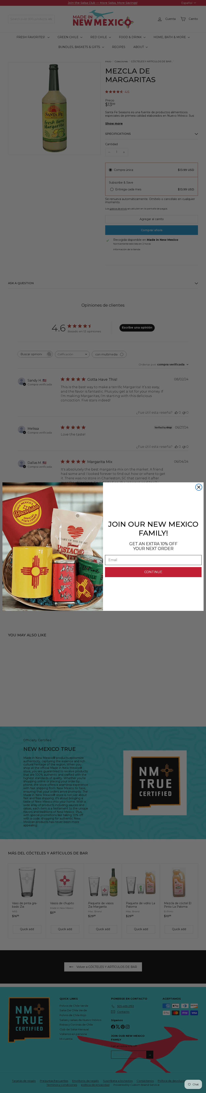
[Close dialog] (199, 487)
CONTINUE (153, 572)
